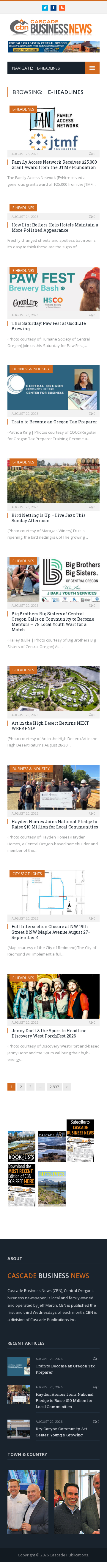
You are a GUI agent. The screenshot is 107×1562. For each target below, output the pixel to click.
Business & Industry (31, 368)
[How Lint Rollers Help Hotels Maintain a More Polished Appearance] (53, 210)
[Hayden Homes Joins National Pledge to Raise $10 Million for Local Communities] (53, 789)
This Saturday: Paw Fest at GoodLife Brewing (49, 325)
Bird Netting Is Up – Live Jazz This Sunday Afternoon (49, 517)
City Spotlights (27, 873)
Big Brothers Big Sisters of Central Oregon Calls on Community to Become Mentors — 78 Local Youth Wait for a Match (53, 622)
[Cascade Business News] (53, 24)
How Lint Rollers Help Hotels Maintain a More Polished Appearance (55, 227)
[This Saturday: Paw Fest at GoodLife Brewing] (53, 291)
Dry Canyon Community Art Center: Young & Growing (61, 1432)
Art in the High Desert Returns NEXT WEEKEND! (50, 725)
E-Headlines (23, 109)
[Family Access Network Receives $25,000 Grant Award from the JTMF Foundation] (53, 130)
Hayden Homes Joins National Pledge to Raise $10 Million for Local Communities (55, 824)
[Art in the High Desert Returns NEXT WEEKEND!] (53, 690)
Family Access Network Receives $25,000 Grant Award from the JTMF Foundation (54, 164)
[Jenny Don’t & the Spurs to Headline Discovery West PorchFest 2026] (53, 998)
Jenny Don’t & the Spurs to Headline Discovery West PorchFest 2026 (49, 1033)
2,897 (54, 1086)
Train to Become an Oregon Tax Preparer (54, 422)
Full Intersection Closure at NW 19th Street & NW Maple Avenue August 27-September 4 (51, 932)
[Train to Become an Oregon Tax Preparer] (53, 389)
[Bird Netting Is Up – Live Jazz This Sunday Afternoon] (53, 482)
